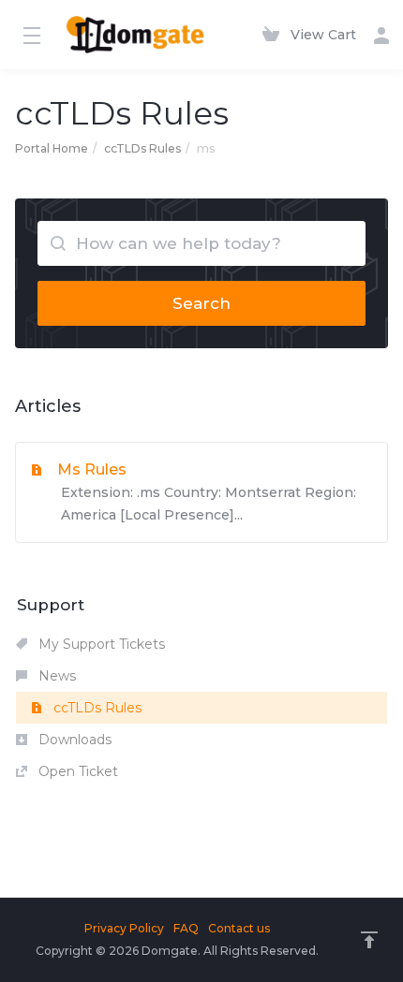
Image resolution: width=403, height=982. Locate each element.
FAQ (186, 928)
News (55, 675)
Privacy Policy (124, 928)
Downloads (73, 739)
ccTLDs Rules (142, 148)
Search (201, 303)
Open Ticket (76, 771)
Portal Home (51, 148)
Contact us (239, 928)
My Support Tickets (100, 644)
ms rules (206, 492)
